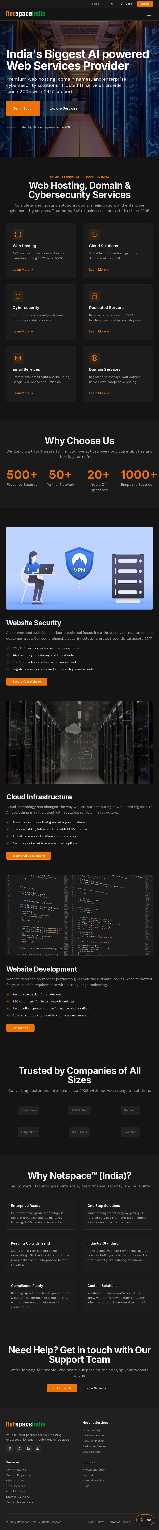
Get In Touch (23, 108)
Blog (86, 1485)
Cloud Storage (15, 1491)
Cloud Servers (92, 1451)
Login (129, 3)
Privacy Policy (95, 1521)
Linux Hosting (91, 1429)
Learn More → (23, 269)
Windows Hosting (94, 1435)
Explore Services (63, 108)
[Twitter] (19, 1448)
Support (88, 1475)
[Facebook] (9, 1448)
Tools (95, 3)
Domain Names (16, 1469)
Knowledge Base (94, 1469)
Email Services (15, 1485)
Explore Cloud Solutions (29, 855)
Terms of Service (119, 1521)
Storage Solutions (18, 1496)
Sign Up (145, 3)
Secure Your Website (27, 681)
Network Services (94, 1480)
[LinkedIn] (28, 1448)
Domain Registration (19, 1475)
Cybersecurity (15, 1480)
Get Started (20, 1027)
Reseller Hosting (93, 1440)
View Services (96, 1388)
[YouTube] (37, 1448)
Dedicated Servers (94, 1446)
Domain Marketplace (19, 1502)
